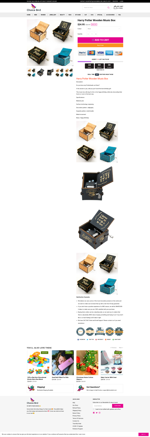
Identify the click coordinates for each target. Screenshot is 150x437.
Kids (70, 14)
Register (115, 1)
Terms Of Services (78, 418)
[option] (31, 72)
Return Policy (76, 413)
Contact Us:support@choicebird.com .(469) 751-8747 (95, 1)
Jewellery (52, 14)
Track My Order (77, 423)
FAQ (119, 14)
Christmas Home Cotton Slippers (84, 378)
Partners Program (78, 429)
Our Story (75, 405)
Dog (92, 14)
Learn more (82, 434)
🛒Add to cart (100, 40)
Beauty (62, 14)
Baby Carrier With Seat (108, 377)
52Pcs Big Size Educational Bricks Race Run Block (36, 378)
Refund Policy (76, 408)
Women (43, 14)
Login (121, 1)
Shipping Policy (77, 410)
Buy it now (100, 45)
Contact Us (76, 421)
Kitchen (78, 14)
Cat (85, 14)
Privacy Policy (76, 416)
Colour (79, 29)
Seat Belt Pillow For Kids (60, 377)
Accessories (110, 14)
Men (35, 14)
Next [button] (72, 72)
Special (99, 14)
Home (28, 14)
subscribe (117, 405)
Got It (143, 434)
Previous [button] (29, 72)
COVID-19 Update (78, 426)
